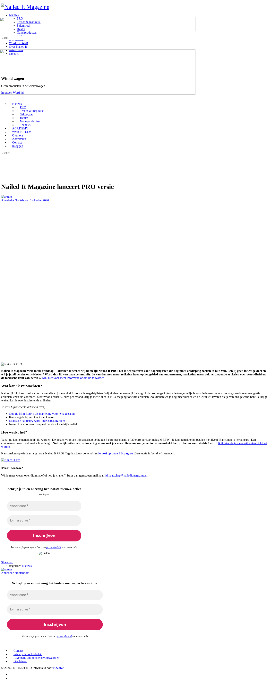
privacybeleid (53, 547)
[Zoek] (2, 34)
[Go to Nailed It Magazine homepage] (25, 7)
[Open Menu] (2, 15)
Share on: (7, 562)
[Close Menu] (2, 97)
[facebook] (11, 674)
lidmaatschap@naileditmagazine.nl (126, 475)
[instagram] (11, 678)
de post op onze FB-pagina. (116, 453)
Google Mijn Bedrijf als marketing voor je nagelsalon (42, 413)
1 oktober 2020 (39, 200)
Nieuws (27, 565)
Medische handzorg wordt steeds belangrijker (37, 420)
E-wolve (58, 668)
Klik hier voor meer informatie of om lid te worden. (73, 378)
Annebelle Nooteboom (15, 200)
